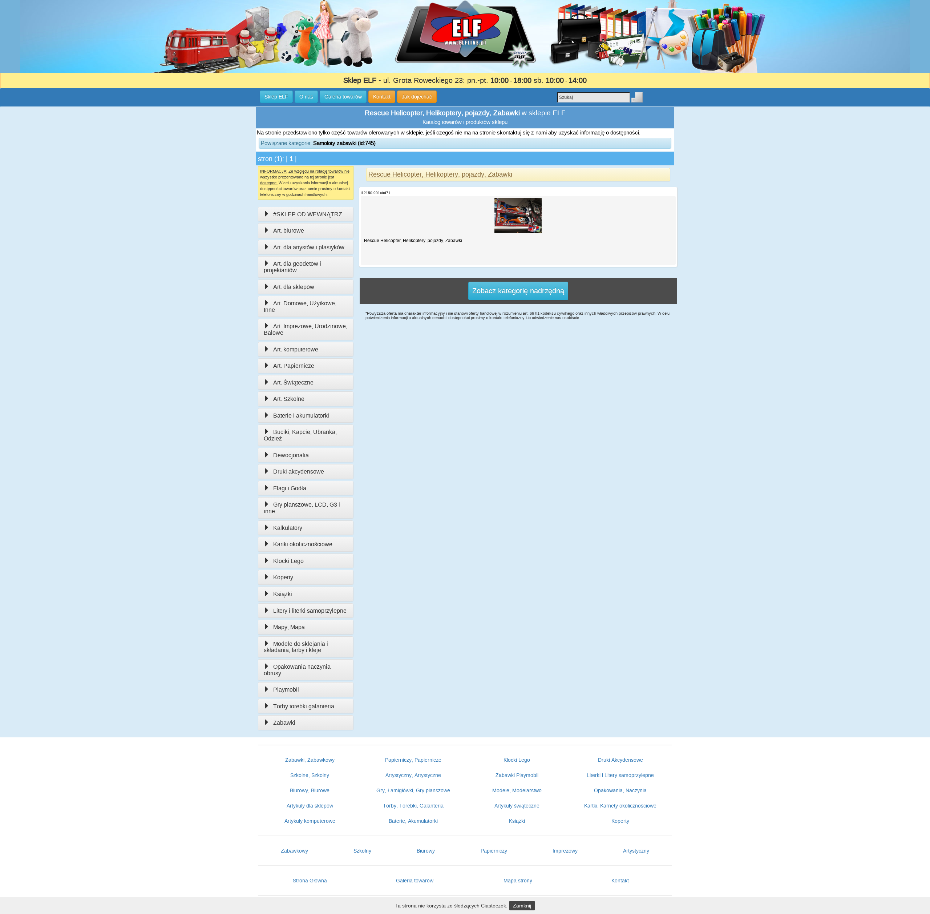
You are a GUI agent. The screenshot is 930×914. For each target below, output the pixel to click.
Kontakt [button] (382, 97)
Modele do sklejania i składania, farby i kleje (296, 647)
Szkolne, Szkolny (309, 775)
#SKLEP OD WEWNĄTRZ (307, 214)
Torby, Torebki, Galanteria (413, 806)
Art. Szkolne (288, 399)
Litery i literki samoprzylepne (310, 611)
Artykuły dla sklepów (310, 806)
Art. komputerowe (295, 349)
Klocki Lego (288, 561)
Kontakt (620, 880)
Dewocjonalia (291, 455)
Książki (282, 594)
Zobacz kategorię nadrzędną (518, 291)
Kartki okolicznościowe (302, 544)
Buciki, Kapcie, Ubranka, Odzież (300, 435)
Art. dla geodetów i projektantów (292, 267)
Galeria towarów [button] (343, 97)
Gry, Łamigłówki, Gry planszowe (413, 790)
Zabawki (284, 723)
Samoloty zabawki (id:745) (344, 143)
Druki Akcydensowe (620, 760)
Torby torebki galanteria (303, 706)
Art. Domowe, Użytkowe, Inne (300, 306)
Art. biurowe (288, 231)
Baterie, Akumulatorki (413, 821)
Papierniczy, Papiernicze (413, 760)
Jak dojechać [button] (417, 97)
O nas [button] (306, 97)
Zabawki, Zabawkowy (310, 760)
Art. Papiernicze (293, 366)
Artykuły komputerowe (309, 821)
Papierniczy (494, 851)
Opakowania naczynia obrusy (297, 670)
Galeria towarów (414, 880)
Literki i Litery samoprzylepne (620, 775)
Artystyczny (636, 851)
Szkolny (362, 851)
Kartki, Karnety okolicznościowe (620, 806)
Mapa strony (518, 880)
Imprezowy (565, 851)
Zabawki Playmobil (517, 775)
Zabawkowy (294, 851)
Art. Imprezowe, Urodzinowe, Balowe (305, 329)
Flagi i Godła (289, 488)
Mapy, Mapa (289, 627)
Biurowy (426, 851)
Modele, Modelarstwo (517, 790)
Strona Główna (310, 880)
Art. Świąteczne (293, 382)
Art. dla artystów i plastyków (308, 247)
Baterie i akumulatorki (301, 415)
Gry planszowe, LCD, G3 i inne (302, 508)
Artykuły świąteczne (516, 806)
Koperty (283, 577)
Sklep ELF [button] (276, 97)
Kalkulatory (287, 528)
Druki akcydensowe (298, 471)
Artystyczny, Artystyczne (413, 775)
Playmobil (286, 689)
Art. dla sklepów (293, 287)
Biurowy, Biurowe (309, 790)
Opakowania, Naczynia (620, 790)
